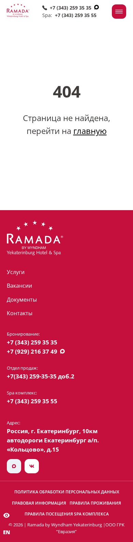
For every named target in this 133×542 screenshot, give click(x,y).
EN (6, 532)
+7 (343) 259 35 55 (76, 15)
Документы (22, 299)
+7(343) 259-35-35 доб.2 (40, 376)
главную (90, 130)
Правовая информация (39, 503)
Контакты (19, 313)
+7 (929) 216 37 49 (32, 351)
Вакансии (19, 285)
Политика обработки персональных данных (66, 492)
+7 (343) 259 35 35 (70, 7)
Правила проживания (95, 503)
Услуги (16, 272)
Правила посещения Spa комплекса (67, 514)
